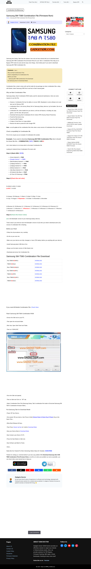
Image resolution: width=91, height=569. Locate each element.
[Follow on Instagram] (76, 545)
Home (7, 17)
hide (16, 70)
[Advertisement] (34, 294)
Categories (68, 31)
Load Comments (34, 532)
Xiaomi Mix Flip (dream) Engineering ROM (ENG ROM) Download (74, 150)
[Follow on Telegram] (73, 545)
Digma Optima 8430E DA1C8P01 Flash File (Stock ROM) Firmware (74, 144)
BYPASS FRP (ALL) (44, 2)
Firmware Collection (12, 556)
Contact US (9, 548)
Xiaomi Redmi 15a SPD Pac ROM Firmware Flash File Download (74, 117)
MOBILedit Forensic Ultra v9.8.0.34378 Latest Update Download (74, 124)
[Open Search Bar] (83, 2)
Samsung (20, 10)
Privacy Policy (10, 558)
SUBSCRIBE (48, 451)
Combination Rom (12, 10)
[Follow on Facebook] (61, 545)
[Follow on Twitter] (65, 545)
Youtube (46, 560)
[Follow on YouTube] (69, 545)
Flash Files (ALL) (33, 2)
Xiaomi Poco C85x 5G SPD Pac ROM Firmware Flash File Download (74, 111)
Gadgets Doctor (14, 22)
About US (9, 546)
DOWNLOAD (38, 274)
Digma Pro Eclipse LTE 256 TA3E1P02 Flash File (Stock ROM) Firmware (74, 137)
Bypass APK (76, 2)
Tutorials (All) (55, 2)
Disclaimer (9, 553)
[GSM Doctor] (9, 2)
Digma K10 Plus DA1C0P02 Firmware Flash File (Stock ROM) (74, 130)
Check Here (35, 307)
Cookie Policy (10, 551)
